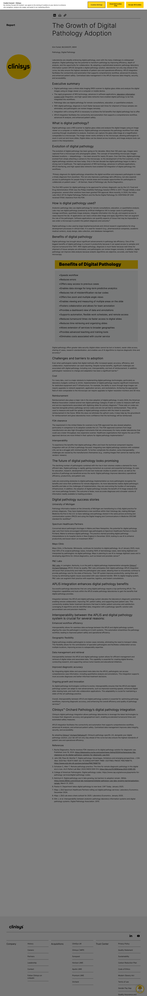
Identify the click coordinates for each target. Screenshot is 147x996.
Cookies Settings (96, 5)
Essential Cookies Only (116, 4)
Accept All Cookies (134, 5)
